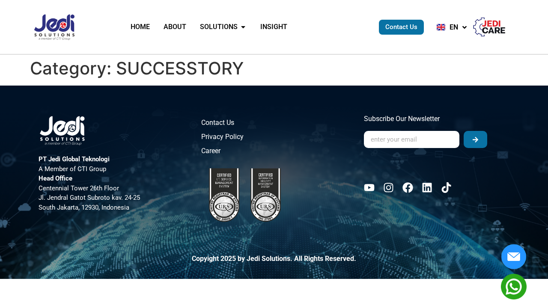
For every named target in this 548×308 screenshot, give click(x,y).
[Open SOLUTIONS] (243, 27)
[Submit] (475, 139)
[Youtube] (369, 187)
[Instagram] (388, 187)
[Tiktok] (446, 187)
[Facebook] (407, 187)
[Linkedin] (427, 187)
